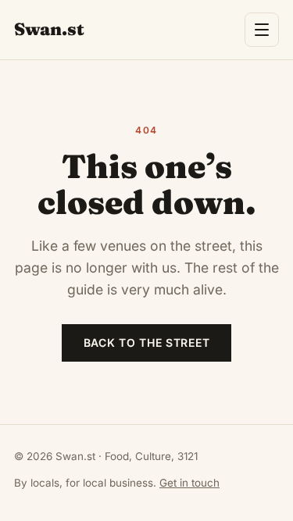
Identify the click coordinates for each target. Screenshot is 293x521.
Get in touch (189, 482)
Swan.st (49, 29)
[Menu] (262, 29)
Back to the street (147, 342)
